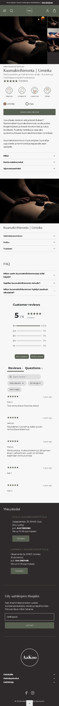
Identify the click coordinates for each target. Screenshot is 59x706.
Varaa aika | (29, 112)
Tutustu (21, 538)
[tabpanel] (29, 435)
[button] (4, 10)
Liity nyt (29, 625)
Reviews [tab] (15, 368)
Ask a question (22, 356)
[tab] (34, 368)
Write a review (37, 356)
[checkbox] (14, 389)
